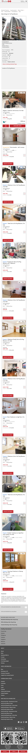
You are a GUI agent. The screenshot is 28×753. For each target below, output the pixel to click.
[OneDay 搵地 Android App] (19, 728)
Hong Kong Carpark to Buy (7, 719)
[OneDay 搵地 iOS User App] (8, 728)
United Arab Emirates (5, 691)
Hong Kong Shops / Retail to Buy (8, 717)
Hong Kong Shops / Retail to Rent (8, 707)
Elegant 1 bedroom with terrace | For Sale (13, 110)
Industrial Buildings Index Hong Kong (9, 624)
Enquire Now (17, 126)
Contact (2, 657)
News (2, 653)
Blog (2, 669)
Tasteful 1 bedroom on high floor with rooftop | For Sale (13, 533)
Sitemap (2, 663)
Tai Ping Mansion (6, 112)
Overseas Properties (5, 673)
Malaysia (3, 641)
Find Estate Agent (5, 661)
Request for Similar (8, 163)
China (2, 685)
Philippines (3, 635)
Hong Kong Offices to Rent (7, 703)
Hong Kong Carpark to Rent (7, 709)
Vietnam (3, 633)
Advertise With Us (5, 655)
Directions (23, 751)
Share (14, 751)
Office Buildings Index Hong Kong (8, 622)
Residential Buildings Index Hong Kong (9, 619)
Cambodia (3, 683)
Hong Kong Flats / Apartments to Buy (9, 711)
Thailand (3, 637)
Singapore (3, 639)
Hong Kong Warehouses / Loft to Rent (9, 705)
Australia (3, 681)
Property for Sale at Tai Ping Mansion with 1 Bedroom (12, 262)
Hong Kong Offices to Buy (6, 713)
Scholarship (3, 659)
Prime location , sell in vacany (17, 147)
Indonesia (3, 643)
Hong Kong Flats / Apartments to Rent (9, 701)
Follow (5, 751)
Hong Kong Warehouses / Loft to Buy (9, 715)
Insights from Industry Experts (7, 675)
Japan (2, 687)
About (2, 651)
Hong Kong (3, 631)
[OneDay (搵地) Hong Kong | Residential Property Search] (6, 1)
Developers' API (4, 671)
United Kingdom (4, 693)
